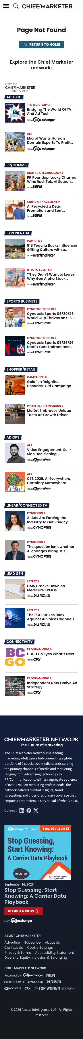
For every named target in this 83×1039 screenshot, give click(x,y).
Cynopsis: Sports (40, 309)
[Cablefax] (37, 660)
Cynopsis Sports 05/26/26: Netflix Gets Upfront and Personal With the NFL (51, 347)
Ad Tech (13, 97)
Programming (38, 649)
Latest (32, 581)
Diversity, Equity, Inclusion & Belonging (35, 957)
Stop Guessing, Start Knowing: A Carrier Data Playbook (35, 896)
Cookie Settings (40, 947)
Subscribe (32, 942)
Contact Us (13, 947)
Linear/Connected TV (26, 505)
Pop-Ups (33, 240)
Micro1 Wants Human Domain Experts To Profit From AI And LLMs (49, 142)
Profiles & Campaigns (44, 406)
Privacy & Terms (17, 952)
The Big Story (37, 104)
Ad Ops (12, 437)
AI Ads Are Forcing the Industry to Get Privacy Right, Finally (47, 522)
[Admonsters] (42, 460)
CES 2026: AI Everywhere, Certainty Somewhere (49, 480)
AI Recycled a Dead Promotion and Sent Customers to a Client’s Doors (48, 213)
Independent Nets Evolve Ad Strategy (52, 685)
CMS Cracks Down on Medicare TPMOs (46, 588)
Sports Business (21, 301)
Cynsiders (35, 513)
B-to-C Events (38, 269)
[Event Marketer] (44, 255)
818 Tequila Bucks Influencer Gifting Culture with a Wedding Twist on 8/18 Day (52, 249)
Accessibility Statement (54, 952)
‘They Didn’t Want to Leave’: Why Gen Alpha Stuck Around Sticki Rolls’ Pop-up (52, 278)
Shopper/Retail (20, 369)
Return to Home (44, 44)
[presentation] (15, 112)
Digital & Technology (44, 172)
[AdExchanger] (44, 119)
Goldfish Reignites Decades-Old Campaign (49, 383)
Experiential (18, 233)
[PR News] (37, 187)
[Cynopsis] (42, 324)
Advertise (12, 942)
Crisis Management (42, 201)
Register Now (21, 911)
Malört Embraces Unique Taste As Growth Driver (49, 412)
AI (28, 133)
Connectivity (19, 641)
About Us (52, 942)
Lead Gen (14, 573)
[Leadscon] (41, 596)
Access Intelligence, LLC (39, 1009)
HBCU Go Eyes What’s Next (50, 654)
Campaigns (35, 377)
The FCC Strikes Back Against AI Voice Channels (50, 617)
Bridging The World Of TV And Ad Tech (49, 111)
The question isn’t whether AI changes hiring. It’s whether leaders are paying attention (52, 553)
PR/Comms (16, 165)
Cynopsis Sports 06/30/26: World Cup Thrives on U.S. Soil (51, 318)
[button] (6, 5)
